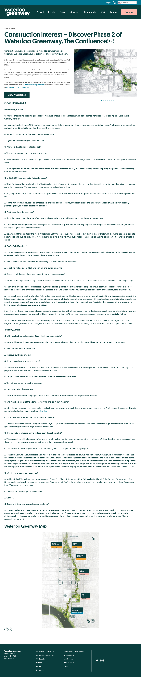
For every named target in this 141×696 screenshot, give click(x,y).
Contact (39, 666)
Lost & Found (68, 659)
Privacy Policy (69, 662)
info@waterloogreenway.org (17, 87)
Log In (108, 3)
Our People (40, 659)
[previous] (77, 74)
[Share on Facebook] (6, 629)
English (124, 2)
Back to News (9, 28)
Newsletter (40, 670)
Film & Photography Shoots (74, 651)
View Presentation (17, 94)
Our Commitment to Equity (45, 655)
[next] (132, 74)
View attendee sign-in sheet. (34, 84)
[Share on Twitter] (10, 629)
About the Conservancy (45, 651)
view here (43, 411)
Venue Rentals (69, 655)
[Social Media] (97, 660)
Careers (39, 662)
